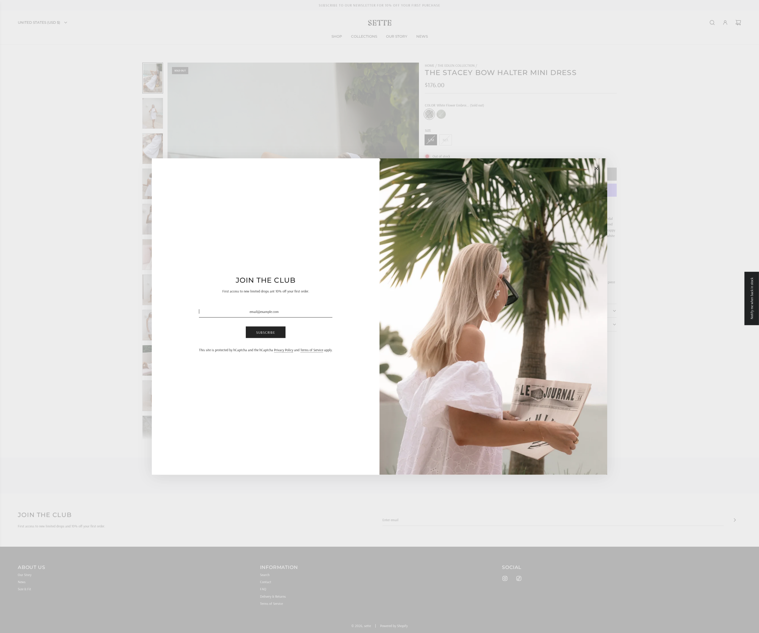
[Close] (596, 168)
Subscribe (265, 332)
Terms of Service (311, 350)
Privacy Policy (283, 350)
